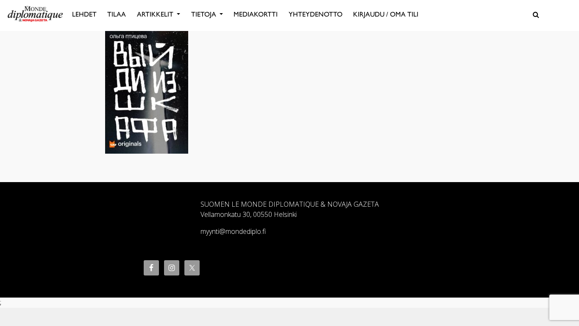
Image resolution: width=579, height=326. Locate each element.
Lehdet (84, 14)
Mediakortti (256, 14)
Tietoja (204, 14)
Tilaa (116, 14)
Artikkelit (156, 14)
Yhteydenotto (315, 14)
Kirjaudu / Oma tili (385, 14)
